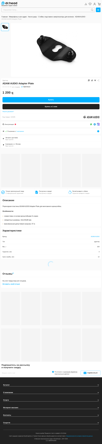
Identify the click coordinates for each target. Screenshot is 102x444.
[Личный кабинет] (94, 4)
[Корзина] (99, 4)
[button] (14, 50)
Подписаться (92, 373)
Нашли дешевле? (8, 111)
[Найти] (92, 10)
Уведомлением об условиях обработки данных (79, 436)
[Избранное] (90, 4)
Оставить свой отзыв (11, 284)
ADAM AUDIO (95, 236)
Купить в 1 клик (51, 106)
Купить (51, 100)
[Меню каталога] (98, 10)
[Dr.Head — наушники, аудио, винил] (9, 3)
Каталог (6, 385)
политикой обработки (70, 372)
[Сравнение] (86, 4)
